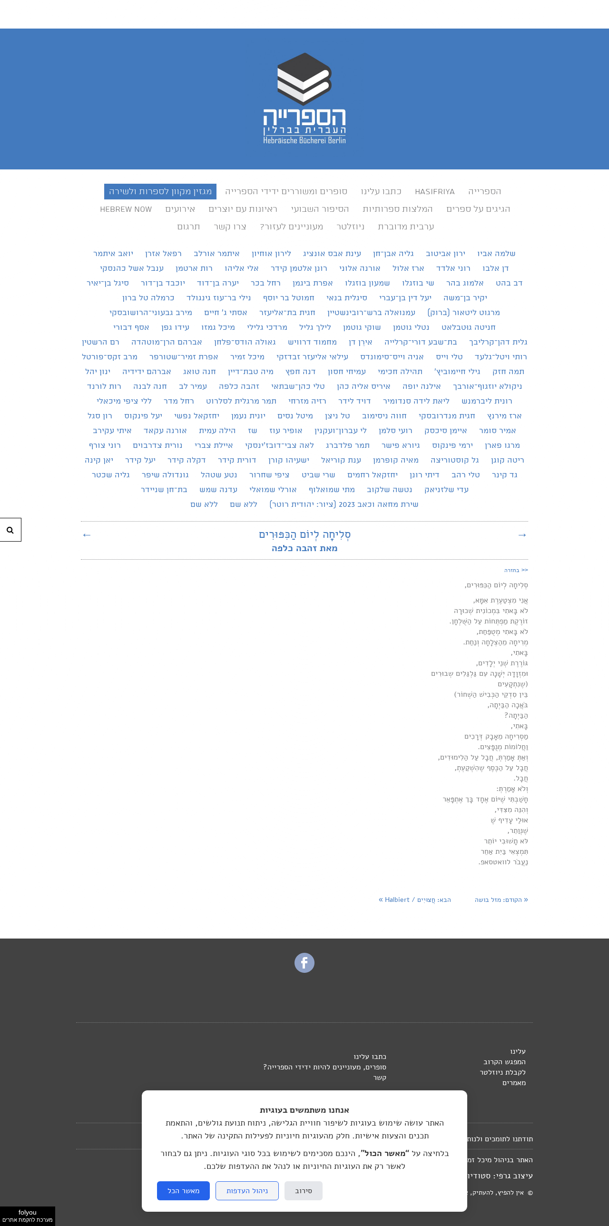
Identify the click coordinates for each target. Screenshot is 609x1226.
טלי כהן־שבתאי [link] (298, 387)
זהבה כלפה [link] (239, 387)
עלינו (518, 1051)
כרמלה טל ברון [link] (148, 298)
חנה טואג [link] (199, 372)
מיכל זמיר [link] (247, 357)
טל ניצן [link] (337, 416)
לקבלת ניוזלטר (503, 1072)
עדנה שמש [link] (218, 490)
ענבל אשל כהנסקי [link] (132, 269)
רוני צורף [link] (105, 446)
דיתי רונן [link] (425, 475)
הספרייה (484, 191)
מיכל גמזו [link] (218, 328)
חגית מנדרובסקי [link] (447, 416)
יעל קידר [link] (140, 460)
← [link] (87, 533)
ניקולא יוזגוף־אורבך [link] (487, 387)
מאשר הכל (183, 1191)
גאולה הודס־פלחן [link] (245, 342)
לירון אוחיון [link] (271, 254)
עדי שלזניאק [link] (446, 490)
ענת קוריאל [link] (341, 460)
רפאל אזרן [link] (163, 254)
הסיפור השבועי (320, 209)
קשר (379, 1077)
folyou (27, 1215)
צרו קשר (230, 226)
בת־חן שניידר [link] (164, 490)
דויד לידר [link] (354, 401)
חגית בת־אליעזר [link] (287, 313)
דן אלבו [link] (495, 269)
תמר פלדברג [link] (348, 446)
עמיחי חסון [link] (347, 372)
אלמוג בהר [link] (465, 283)
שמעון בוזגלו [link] (367, 283)
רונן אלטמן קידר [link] (299, 269)
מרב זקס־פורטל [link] (110, 357)
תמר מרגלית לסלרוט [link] (241, 401)
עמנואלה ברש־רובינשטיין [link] (371, 313)
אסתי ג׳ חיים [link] (225, 313)
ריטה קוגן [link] (507, 460)
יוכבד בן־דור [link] (163, 283)
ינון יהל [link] (97, 372)
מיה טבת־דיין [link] (251, 372)
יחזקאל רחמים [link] (372, 475)
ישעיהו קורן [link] (288, 460)
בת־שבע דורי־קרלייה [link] (420, 342)
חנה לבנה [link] (150, 387)
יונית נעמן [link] (248, 416)
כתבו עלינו (381, 191)
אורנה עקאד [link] (165, 431)
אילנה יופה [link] (422, 387)
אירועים (180, 209)
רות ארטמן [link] (194, 269)
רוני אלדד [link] (453, 269)
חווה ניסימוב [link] (384, 416)
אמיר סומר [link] (497, 431)
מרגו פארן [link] (502, 446)
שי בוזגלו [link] (418, 283)
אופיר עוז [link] (286, 431)
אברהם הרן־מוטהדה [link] (166, 342)
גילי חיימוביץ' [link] (457, 372)
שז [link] (252, 431)
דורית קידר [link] (237, 460)
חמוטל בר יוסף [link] (288, 298)
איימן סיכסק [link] (445, 431)
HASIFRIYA (435, 191)
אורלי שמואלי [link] (273, 490)
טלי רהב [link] (466, 475)
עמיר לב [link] (193, 387)
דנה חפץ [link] (300, 372)
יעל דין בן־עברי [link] (405, 298)
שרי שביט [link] (318, 475)
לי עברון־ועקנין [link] (340, 431)
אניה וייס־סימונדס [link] (392, 357)
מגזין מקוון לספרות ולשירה (160, 191)
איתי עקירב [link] (112, 431)
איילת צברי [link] (214, 446)
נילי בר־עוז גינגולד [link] (219, 298)
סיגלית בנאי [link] (346, 298)
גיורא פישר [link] (401, 446)
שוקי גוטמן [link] (362, 328)
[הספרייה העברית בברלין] (304, 154)
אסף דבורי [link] (131, 328)
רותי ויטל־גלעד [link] (501, 357)
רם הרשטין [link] (100, 342)
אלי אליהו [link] (242, 269)
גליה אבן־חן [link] (393, 254)
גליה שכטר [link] (111, 475)
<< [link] (516, 569)
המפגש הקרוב (504, 1062)
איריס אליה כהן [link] (364, 387)
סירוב (303, 1191)
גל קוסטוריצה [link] (455, 460)
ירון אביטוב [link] (445, 254)
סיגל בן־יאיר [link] (108, 283)
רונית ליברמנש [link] (487, 401)
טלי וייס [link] (449, 357)
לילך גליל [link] (315, 328)
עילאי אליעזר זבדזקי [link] (312, 357)
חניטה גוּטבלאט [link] (469, 328)
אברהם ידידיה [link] (146, 372)
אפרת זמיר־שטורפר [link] (183, 357)
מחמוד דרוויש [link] (312, 342)
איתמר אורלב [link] (217, 254)
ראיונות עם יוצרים (242, 209)
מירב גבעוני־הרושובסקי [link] (150, 313)
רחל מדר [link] (179, 401)
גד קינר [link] (505, 475)
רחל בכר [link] (266, 283)
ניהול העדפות (247, 1191)
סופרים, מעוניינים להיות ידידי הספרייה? (324, 1067)
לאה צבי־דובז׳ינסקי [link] (279, 446)
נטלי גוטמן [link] (411, 328)
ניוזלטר (350, 226)
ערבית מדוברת (406, 226)
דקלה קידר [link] (186, 460)
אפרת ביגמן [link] (313, 283)
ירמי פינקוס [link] (452, 446)
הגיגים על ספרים (478, 209)
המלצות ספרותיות (398, 209)
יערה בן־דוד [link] (218, 283)
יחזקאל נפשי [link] (196, 416)
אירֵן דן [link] (361, 342)
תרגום (188, 226)
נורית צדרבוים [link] (158, 446)
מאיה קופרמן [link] (396, 460)
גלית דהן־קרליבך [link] (498, 342)
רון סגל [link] (100, 416)
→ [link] (522, 533)
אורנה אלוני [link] (360, 269)
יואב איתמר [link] (113, 254)
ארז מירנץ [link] (504, 416)
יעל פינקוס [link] (143, 416)
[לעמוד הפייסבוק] (304, 970)
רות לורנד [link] (104, 387)
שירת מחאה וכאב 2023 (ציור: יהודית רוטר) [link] (344, 505)
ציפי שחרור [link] (269, 475)
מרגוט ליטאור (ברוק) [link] (463, 313)
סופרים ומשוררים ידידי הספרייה (286, 191)
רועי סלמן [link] (396, 431)
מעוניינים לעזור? (291, 226)
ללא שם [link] (243, 505)
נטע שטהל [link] (219, 475)
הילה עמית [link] (217, 431)
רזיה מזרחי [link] (307, 401)
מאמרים (514, 1083)
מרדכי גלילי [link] (267, 328)
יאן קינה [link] (99, 460)
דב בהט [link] (509, 283)
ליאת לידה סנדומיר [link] (416, 401)
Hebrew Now (126, 209)
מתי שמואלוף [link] (332, 490)
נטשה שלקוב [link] (390, 490)
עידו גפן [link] (175, 328)
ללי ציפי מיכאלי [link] (124, 401)
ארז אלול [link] (408, 269)
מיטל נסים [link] (295, 416)
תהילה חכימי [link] (400, 372)
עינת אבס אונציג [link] (332, 254)
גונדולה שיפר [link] (165, 475)
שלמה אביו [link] (496, 254)
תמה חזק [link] (508, 372)
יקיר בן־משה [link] (465, 298)
